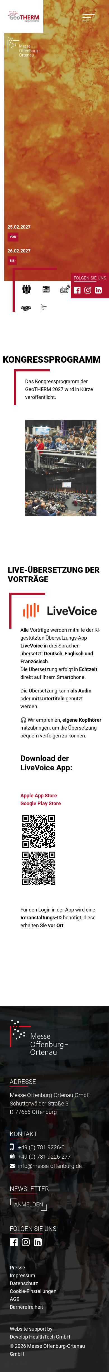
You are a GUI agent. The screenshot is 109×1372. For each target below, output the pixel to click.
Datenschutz (24, 1283)
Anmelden (28, 1204)
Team (31, 311)
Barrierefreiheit (26, 1307)
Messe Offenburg (52, 311)
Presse (70, 291)
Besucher (31, 291)
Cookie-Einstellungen (33, 1291)
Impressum (22, 1275)
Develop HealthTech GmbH (40, 1337)
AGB (15, 1299)
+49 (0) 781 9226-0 (41, 1147)
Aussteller (50, 291)
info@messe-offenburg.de (50, 1166)
